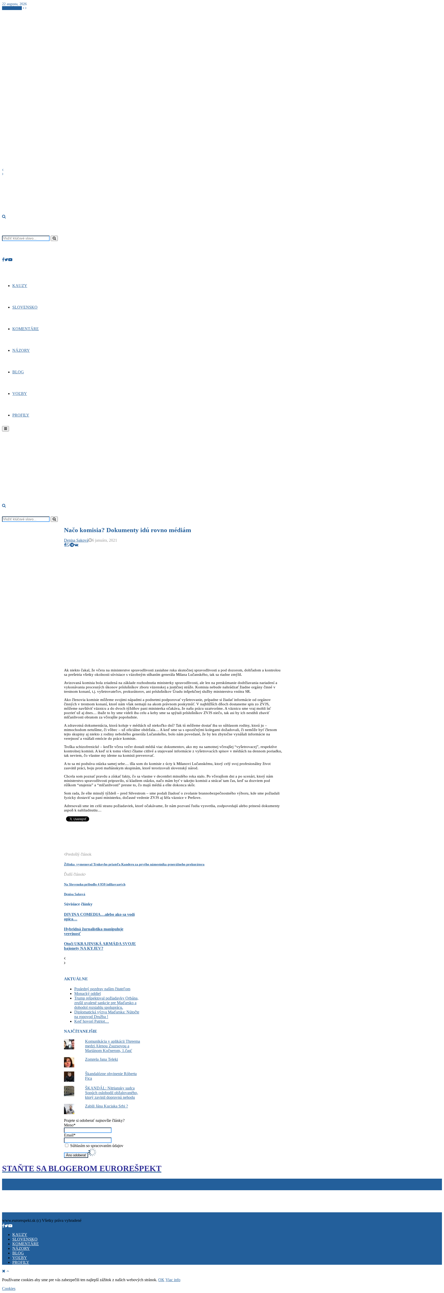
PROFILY (20, 415)
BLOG (18, 372)
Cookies (27, 1192)
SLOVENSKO (25, 307)
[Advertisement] (157, 839)
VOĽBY (19, 393)
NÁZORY (21, 350)
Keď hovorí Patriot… (91, 1021)
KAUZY (19, 285)
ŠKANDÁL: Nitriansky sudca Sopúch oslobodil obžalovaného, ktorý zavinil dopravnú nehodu (111, 1093)
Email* (70, 1135)
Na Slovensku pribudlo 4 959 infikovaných (94, 884)
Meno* (70, 1125)
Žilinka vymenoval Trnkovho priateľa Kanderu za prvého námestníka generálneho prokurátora (134, 864)
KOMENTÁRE (25, 329)
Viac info (172, 1280)
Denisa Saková (76, 540)
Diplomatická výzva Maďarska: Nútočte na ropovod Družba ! (106, 1014)
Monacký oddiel (87, 993)
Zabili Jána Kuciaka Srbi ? (106, 1106)
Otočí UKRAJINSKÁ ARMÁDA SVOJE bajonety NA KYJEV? (100, 945)
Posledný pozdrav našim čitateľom (102, 989)
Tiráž (7, 1192)
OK (161, 1280)
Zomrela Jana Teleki (101, 1059)
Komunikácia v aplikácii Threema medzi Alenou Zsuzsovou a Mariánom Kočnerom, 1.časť (112, 1046)
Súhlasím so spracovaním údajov (96, 1145)
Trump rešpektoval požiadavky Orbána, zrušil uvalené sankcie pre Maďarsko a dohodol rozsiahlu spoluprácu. (106, 1003)
